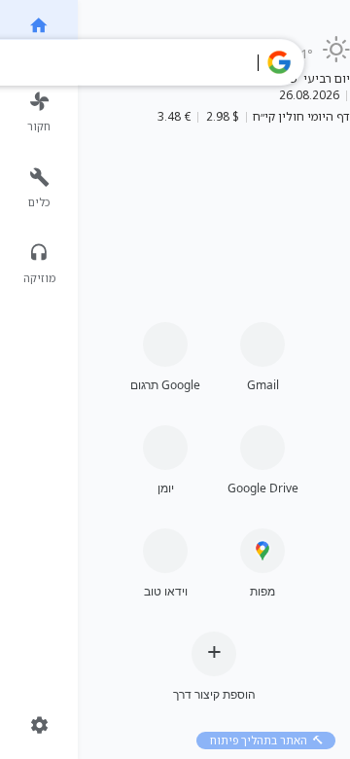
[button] (278, 62)
